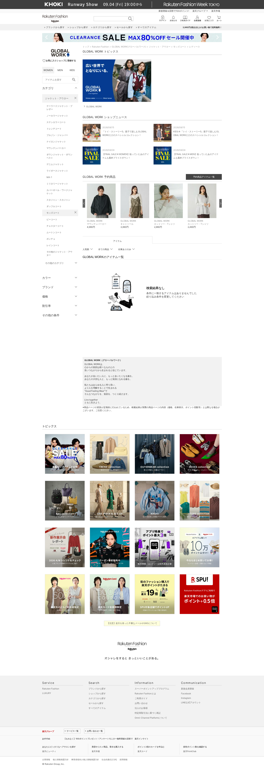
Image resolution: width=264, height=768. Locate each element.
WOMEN (48, 70)
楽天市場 (215, 11)
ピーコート (52, 219)
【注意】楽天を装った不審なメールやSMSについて (132, 623)
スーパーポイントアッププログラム (152, 688)
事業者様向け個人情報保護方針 (85, 759)
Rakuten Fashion (100, 46)
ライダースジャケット (57, 170)
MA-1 (49, 177)
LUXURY (46, 693)
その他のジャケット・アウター (59, 253)
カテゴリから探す (97, 698)
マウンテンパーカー (56, 148)
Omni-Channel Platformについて (151, 717)
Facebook (186, 693)
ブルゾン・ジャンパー (57, 135)
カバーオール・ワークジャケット (59, 192)
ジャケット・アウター (56, 98)
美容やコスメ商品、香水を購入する (107, 747)
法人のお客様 (141, 708)
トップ (86, 46)
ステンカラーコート (56, 122)
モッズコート (53, 212)
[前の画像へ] (84, 203)
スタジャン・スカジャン (58, 199)
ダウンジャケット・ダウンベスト (59, 156)
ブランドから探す (97, 688)
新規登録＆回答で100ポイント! (174, 11)
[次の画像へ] (220, 203)
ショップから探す (97, 693)
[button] (102, 209)
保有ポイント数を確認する (195, 747)
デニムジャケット (55, 164)
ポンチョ (51, 238)
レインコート (53, 245)
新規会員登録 (187, 688)
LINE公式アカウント (191, 702)
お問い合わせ (141, 703)
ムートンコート (54, 232)
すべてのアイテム (97, 708)
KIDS (72, 70)
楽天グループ (199, 11)
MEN (60, 70)
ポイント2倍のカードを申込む (151, 747)
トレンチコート (54, 128)
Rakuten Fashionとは (145, 693)
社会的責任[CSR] (109, 759)
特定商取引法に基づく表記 (148, 713)
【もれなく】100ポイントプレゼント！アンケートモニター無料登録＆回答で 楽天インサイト (106, 738)
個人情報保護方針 (61, 759)
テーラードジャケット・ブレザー (59, 108)
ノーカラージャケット (57, 115)
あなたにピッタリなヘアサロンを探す (59, 747)
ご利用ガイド (141, 698)
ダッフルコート (54, 206)
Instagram (186, 698)
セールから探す (96, 703)
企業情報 (46, 759)
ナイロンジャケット (56, 141)
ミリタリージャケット (57, 183)
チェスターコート (55, 226)
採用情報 (124, 759)
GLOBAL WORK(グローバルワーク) (129, 46)
